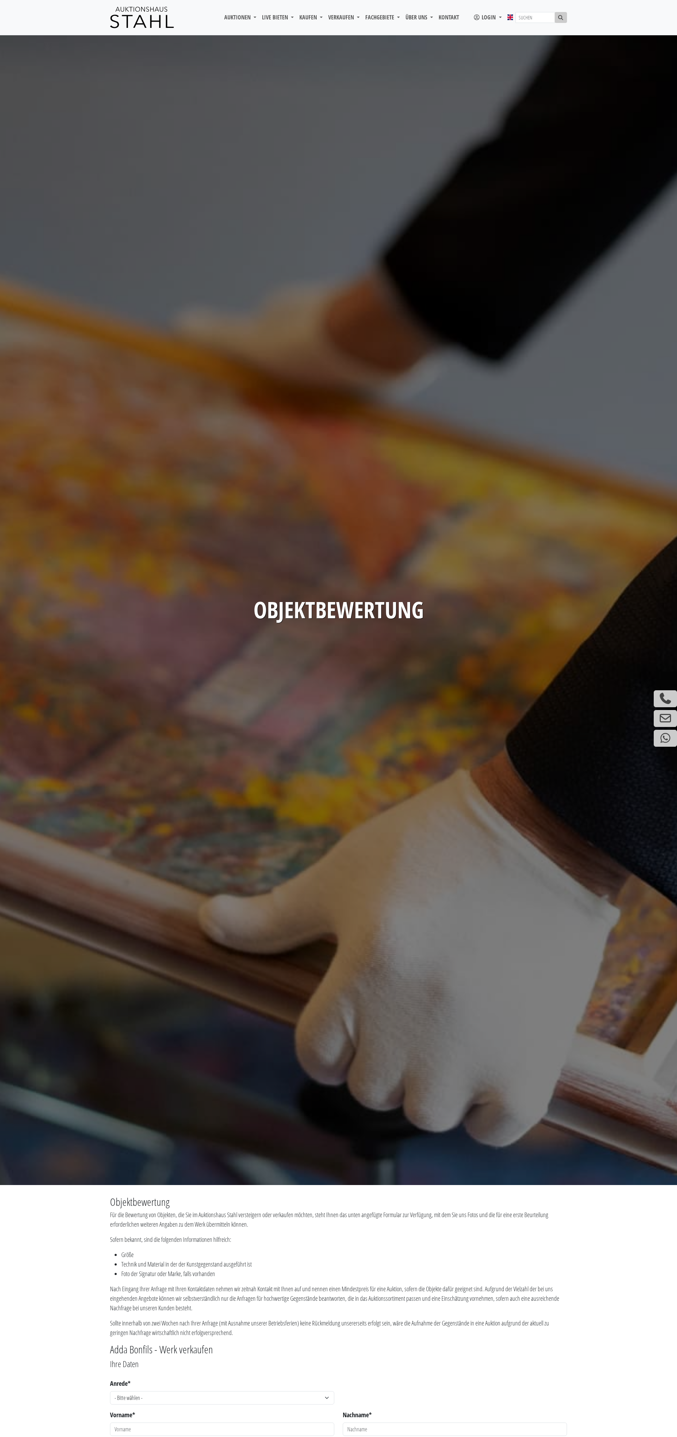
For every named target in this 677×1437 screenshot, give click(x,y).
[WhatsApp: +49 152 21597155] (665, 738)
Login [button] (488, 17)
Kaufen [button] (308, 17)
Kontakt (449, 17)
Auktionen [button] (238, 17)
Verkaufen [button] (341, 17)
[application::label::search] (561, 17)
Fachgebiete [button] (380, 17)
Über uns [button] (417, 17)
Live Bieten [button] (275, 17)
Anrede (120, 1383)
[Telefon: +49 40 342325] (665, 698)
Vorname (122, 1415)
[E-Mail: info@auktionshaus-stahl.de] (665, 718)
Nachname (357, 1415)
